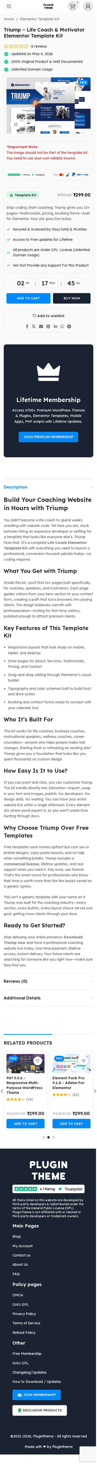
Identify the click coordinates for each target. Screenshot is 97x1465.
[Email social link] (39, 326)
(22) (73, 1094)
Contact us (20, 1255)
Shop (15, 1236)
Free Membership (25, 1353)
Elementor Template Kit (37, 19)
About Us (18, 1264)
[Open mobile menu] (9, 6)
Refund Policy (22, 1332)
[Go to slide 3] (51, 1137)
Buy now (70, 298)
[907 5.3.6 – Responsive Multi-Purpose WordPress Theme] (23, 1064)
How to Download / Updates (35, 1381)
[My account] (84, 6)
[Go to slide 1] (42, 1137)
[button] (23, 1123)
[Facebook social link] (25, 326)
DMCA (16, 1295)
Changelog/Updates (28, 1372)
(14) (27, 1099)
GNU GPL (19, 1304)
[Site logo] (47, 6)
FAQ (14, 1274)
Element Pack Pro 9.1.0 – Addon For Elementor (66, 1083)
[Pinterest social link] (46, 326)
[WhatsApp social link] (60, 326)
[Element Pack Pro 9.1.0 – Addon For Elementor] (69, 1064)
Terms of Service (25, 1323)
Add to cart (26, 298)
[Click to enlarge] (14, 124)
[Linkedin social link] (53, 326)
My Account (21, 1246)
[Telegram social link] (67, 326)
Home (7, 19)
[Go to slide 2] (47, 1137)
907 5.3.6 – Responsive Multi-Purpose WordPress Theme (22, 1085)
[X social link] (32, 326)
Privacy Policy (22, 1314)
